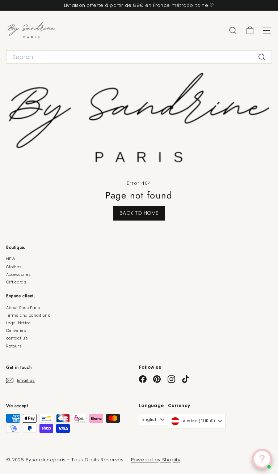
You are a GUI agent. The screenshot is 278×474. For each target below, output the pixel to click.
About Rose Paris (23, 308)
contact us (17, 338)
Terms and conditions (28, 315)
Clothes (14, 267)
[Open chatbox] (262, 459)
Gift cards (16, 282)
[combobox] (139, 57)
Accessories (18, 274)
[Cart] (249, 30)
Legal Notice (18, 323)
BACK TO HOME (139, 213)
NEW (11, 259)
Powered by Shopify (155, 459)
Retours (14, 346)
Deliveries (16, 330)
